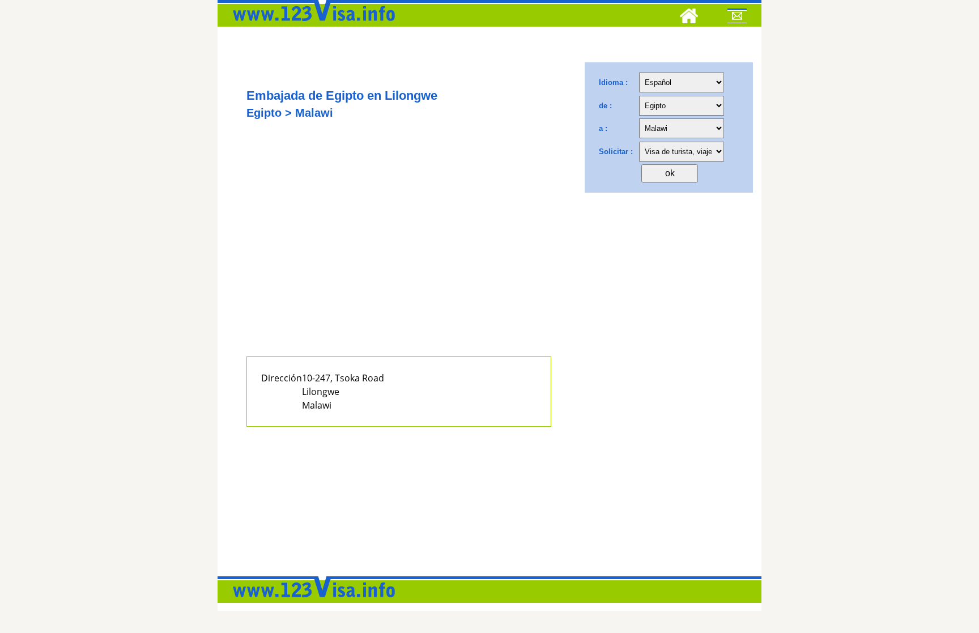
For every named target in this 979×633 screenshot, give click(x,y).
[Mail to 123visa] (737, 17)
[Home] (689, 17)
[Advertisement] (399, 253)
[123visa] (311, 24)
